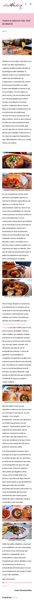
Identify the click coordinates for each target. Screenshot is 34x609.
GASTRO (15, 598)
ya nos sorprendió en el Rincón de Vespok (15, 324)
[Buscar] (26, 3)
